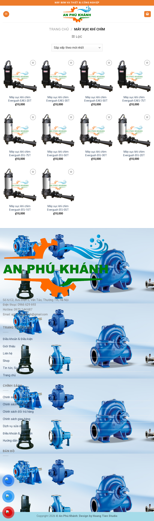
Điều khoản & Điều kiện (17, 339)
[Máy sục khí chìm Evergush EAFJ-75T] (134, 76)
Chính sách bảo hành (16, 397)
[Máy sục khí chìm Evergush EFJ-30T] (96, 130)
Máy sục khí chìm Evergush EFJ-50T (58, 153)
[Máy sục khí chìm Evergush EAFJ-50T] (96, 76)
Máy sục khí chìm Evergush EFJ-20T (134, 153)
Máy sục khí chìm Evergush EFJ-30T (96, 153)
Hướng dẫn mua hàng (16, 440)
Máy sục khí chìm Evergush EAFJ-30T (58, 99)
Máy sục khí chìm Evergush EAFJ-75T (134, 99)
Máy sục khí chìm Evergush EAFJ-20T (20, 99)
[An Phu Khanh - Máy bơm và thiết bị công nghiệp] (77, 14)
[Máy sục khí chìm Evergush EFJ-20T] (134, 130)
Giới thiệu (9, 346)
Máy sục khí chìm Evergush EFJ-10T (20, 208)
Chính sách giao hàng (16, 419)
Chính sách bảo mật (16, 404)
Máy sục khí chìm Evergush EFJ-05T (58, 208)
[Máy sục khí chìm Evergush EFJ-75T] (20, 130)
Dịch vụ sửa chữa (14, 426)
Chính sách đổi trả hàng (18, 411)
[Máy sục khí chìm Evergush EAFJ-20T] (20, 76)
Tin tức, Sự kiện (13, 368)
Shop (6, 361)
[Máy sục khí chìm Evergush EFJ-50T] (58, 130)
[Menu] (6, 14)
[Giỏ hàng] (147, 14)
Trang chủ (59, 29)
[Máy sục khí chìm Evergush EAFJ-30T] (58, 76)
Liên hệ (7, 353)
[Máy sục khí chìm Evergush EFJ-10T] (20, 185)
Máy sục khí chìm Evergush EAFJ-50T (96, 99)
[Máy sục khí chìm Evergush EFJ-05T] (58, 185)
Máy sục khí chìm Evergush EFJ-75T (20, 153)
